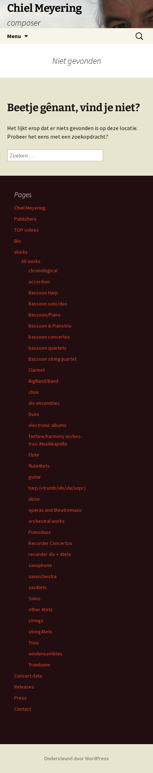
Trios (33, 642)
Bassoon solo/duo (47, 303)
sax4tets (37, 587)
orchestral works (46, 521)
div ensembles (44, 403)
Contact (22, 709)
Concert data (28, 675)
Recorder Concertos (50, 543)
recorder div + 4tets (49, 554)
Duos (33, 414)
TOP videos (26, 230)
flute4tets (39, 466)
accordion (39, 281)
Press (20, 698)
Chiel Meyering (30, 208)
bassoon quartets (47, 348)
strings (35, 620)
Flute (33, 455)
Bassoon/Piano (44, 314)
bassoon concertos (49, 337)
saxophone (40, 565)
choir (33, 392)
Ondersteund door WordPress (76, 758)
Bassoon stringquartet (52, 359)
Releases (24, 687)
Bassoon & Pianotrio (50, 326)
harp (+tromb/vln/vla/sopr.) (57, 488)
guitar (34, 477)
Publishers (25, 219)
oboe (34, 499)
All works (31, 261)
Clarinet (36, 370)
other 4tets (40, 609)
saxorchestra (42, 576)
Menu (14, 36)
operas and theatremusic (55, 510)
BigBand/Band (43, 381)
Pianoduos (39, 532)
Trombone (39, 664)
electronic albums (47, 425)
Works (21, 252)
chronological (42, 270)
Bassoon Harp (43, 292)
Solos (34, 598)
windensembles (45, 653)
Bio (17, 241)
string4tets (40, 631)
